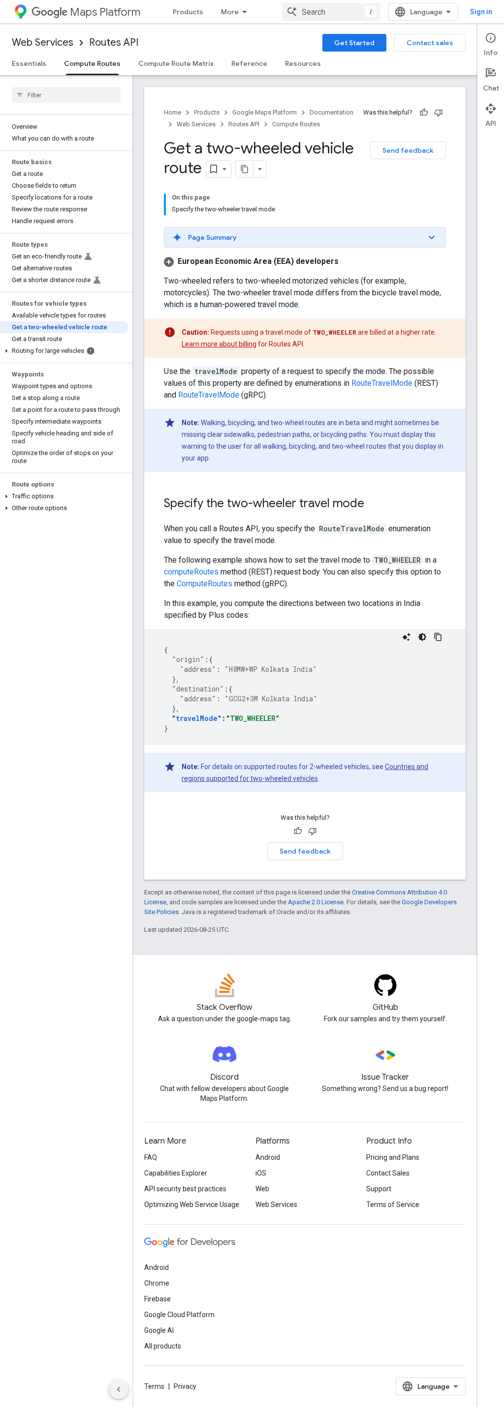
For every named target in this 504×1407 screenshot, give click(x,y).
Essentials (29, 63)
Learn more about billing (219, 344)
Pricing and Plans (392, 1157)
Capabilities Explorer (175, 1173)
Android (267, 1157)
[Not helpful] (438, 112)
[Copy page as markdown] (244, 169)
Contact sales (430, 42)
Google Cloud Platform (179, 1315)
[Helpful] (423, 112)
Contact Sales (388, 1173)
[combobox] (331, 12)
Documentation (331, 112)
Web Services (42, 42)
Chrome (156, 1283)
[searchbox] (66, 95)
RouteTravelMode (381, 383)
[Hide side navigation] (118, 1389)
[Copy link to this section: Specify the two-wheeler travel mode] (374, 504)
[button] (64, 351)
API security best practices (185, 1189)
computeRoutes (191, 571)
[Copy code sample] (438, 637)
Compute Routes (92, 63)
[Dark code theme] (422, 637)
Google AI (159, 1330)
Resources (303, 63)
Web (262, 1189)
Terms (154, 1386)
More (230, 11)
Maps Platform (105, 12)
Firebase (157, 1299)
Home (172, 112)
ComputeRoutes (204, 583)
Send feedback (408, 150)
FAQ (150, 1157)
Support (378, 1189)
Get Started (354, 42)
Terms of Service (392, 1204)
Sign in (481, 12)
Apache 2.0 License (316, 902)
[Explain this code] (406, 637)
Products (188, 11)
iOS (260, 1173)
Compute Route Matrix (176, 63)
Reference (249, 63)
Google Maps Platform (264, 112)
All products (162, 1346)
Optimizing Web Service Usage (191, 1204)
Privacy (185, 1386)
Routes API (113, 42)
